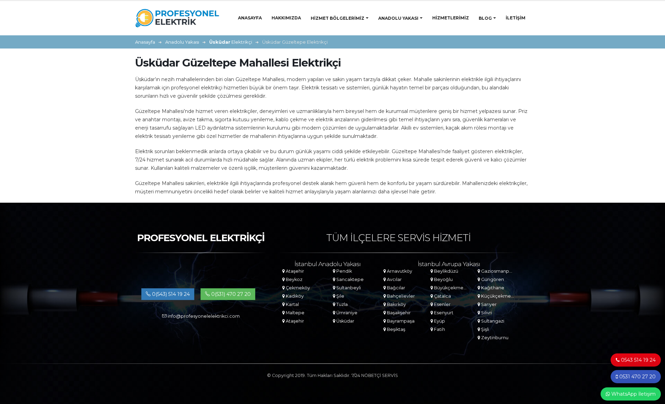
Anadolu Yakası (398, 18)
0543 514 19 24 (638, 360)
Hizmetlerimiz (450, 17)
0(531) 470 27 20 (230, 294)
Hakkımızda (286, 17)
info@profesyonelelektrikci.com (203, 316)
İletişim (515, 17)
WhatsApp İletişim (633, 394)
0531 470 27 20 (637, 377)
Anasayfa (250, 17)
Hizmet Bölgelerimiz (337, 18)
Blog (485, 18)
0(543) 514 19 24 (170, 294)
